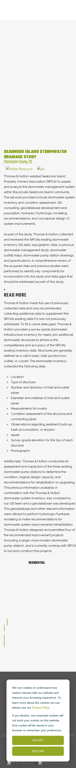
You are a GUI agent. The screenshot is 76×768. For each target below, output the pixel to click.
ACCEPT (38, 740)
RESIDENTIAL (37, 563)
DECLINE (38, 751)
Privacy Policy (40, 707)
